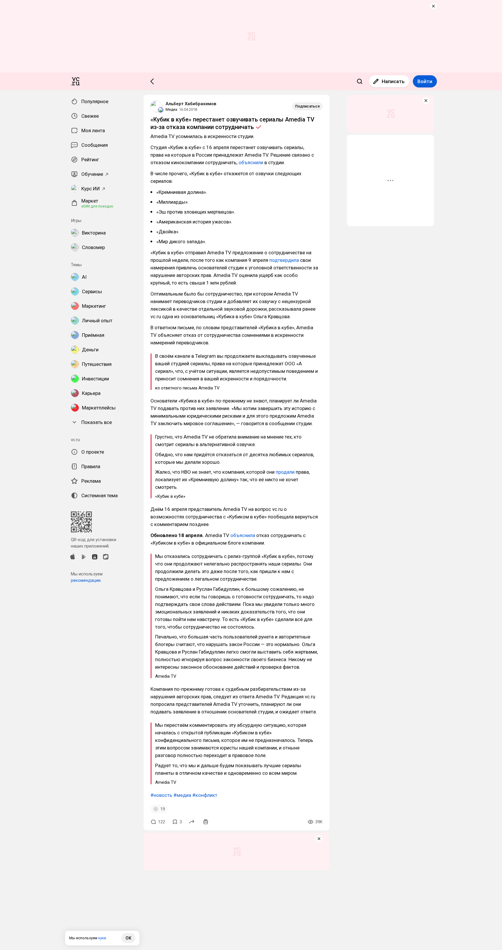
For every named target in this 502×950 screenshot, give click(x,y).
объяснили (251, 162)
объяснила (242, 535)
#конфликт (204, 795)
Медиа (171, 109)
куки (102, 938)
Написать (393, 81)
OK (128, 938)
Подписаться (307, 106)
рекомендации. (86, 580)
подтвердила (284, 260)
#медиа (182, 795)
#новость (161, 795)
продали (285, 472)
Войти (424, 81)
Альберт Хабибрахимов (191, 103)
